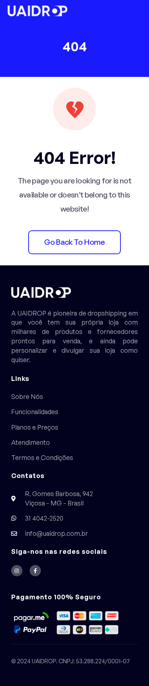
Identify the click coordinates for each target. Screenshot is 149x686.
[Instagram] (16, 570)
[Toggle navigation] (136, 11)
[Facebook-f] (35, 570)
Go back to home (74, 242)
